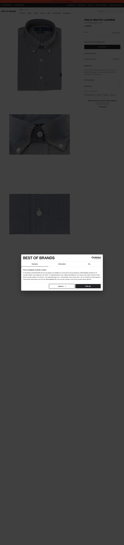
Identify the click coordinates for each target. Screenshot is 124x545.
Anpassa (60, 286)
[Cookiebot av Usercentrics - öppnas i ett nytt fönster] (93, 258)
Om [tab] (89, 264)
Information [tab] (62, 264)
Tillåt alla (88, 286)
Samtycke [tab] (35, 264)
